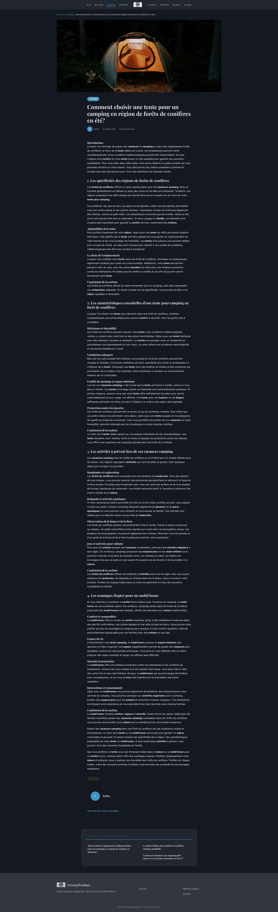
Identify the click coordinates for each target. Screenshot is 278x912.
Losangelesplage (78, 885)
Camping (111, 4)
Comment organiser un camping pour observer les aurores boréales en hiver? (163, 857)
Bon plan (99, 4)
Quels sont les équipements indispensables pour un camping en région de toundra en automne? (109, 848)
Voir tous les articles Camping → (104, 810)
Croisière (123, 4)
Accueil (60, 14)
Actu (89, 4)
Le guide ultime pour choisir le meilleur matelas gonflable (163, 847)
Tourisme (164, 4)
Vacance (176, 4)
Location (152, 4)
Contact (187, 894)
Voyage (187, 4)
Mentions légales (191, 889)
